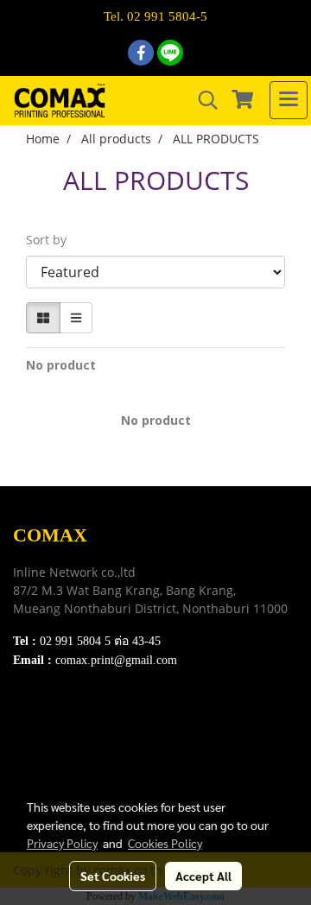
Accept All (203, 875)
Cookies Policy (165, 843)
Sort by (51, 239)
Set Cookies (112, 875)
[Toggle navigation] (289, 100)
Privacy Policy (52, 762)
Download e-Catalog (70, 719)
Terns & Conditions (66, 740)
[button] (202, 100)
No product (61, 365)
